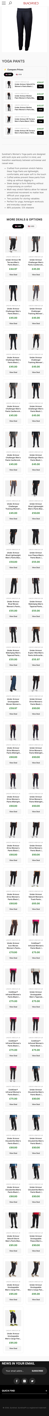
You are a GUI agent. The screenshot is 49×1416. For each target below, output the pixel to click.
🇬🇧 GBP (9, 74)
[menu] (4, 3)
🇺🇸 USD (19, 74)
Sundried (13, 1408)
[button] (10, 3)
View (40, 86)
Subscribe (37, 1371)
